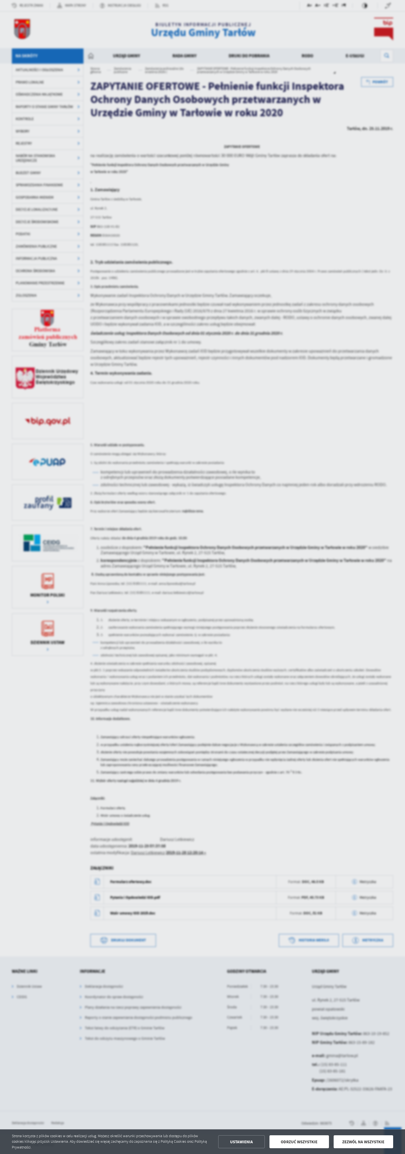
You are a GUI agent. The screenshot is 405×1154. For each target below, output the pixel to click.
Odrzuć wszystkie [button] (299, 1142)
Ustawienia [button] (241, 1142)
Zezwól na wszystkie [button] (363, 1142)
